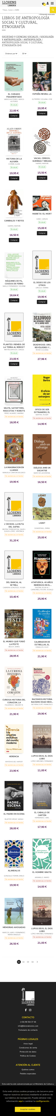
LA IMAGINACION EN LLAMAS (14, 468)
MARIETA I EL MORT (42, 213)
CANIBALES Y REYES (14, 220)
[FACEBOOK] (26, 1010)
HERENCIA (14, 756)
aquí (20, 1101)
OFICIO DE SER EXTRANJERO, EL (42, 410)
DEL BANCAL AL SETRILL (14, 583)
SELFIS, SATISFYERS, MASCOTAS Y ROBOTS (14, 409)
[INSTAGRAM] (30, 1010)
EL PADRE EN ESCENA (14, 814)
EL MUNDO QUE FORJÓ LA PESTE (14, 642)
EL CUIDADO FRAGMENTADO (14, 95)
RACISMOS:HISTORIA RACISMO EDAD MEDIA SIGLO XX (42, 700)
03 (28, 962)
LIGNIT (42, 523)
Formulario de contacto (28, 1030)
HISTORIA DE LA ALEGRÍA (14, 160)
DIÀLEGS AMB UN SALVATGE (42, 469)
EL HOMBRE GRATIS (42, 872)
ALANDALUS (14, 870)
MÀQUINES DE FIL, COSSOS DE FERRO (14, 282)
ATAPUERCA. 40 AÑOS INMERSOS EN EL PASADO (42, 583)
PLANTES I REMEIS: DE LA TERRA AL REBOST (14, 345)
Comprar (14, 115)
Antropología (33, 39)
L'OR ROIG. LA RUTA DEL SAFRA (14, 525)
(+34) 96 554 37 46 (28, 1022)
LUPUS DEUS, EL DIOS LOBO (42, 757)
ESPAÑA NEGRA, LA (42, 94)
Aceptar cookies (27, 1109)
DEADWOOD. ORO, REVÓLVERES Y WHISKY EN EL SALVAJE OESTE (42, 346)
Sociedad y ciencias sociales (20, 36)
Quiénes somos (28, 1069)
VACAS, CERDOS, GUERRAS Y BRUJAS (42, 159)
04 (33, 962)
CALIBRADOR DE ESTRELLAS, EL (42, 643)
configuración (42, 1101)
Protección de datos (28, 1052)
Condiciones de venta (28, 1047)
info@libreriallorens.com (28, 1026)
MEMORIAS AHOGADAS (14, 927)
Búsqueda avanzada (47, 14)
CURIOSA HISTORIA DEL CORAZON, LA (14, 701)
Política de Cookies (28, 1056)
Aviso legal (28, 1043)
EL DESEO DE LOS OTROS (42, 283)
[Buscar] (53, 10)
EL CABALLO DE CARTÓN (42, 813)
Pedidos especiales (28, 1073)
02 (23, 962)
